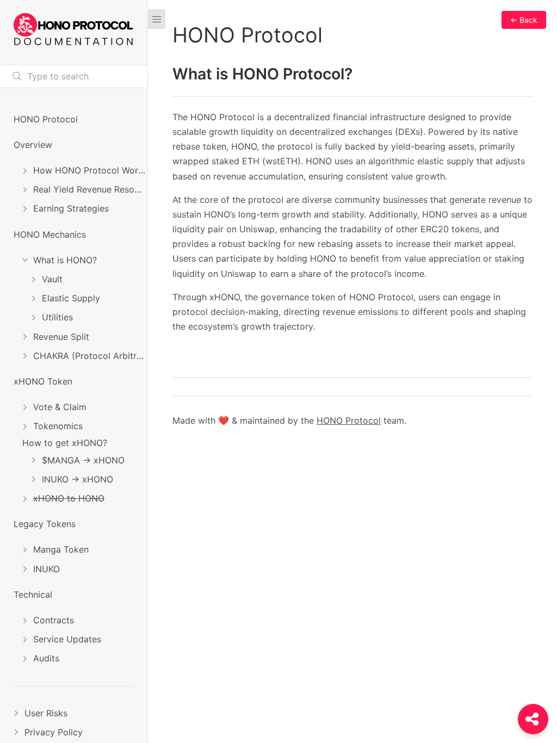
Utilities (57, 317)
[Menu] (156, 19)
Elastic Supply (71, 298)
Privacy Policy (53, 732)
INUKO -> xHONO (77, 479)
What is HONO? (65, 260)
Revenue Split (61, 336)
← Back (523, 19)
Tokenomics (58, 425)
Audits (46, 658)
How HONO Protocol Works (90, 170)
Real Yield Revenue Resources (90, 189)
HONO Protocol (46, 119)
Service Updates (67, 639)
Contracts (53, 620)
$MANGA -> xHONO (83, 460)
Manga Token (61, 549)
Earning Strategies (71, 208)
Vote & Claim (59, 406)
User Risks (45, 713)
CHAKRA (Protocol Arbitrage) (90, 355)
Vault (52, 279)
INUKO (46, 569)
